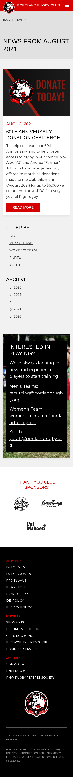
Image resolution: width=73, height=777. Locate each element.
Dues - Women (18, 574)
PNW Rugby (16, 671)
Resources (16, 587)
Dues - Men (15, 567)
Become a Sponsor (22, 629)
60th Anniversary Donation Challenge (33, 134)
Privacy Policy (19, 607)
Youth (15, 265)
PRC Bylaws (16, 580)
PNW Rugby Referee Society (30, 677)
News (18, 19)
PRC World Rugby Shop (26, 642)
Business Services (22, 649)
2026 (17, 287)
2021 (17, 309)
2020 (17, 316)
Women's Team (23, 250)
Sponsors (15, 622)
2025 (17, 295)
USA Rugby (15, 664)
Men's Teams (21, 243)
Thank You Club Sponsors (36, 485)
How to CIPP (17, 594)
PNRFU (15, 258)
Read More (23, 207)
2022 (17, 302)
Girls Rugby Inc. (20, 636)
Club (14, 236)
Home (6, 19)
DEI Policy (15, 600)
